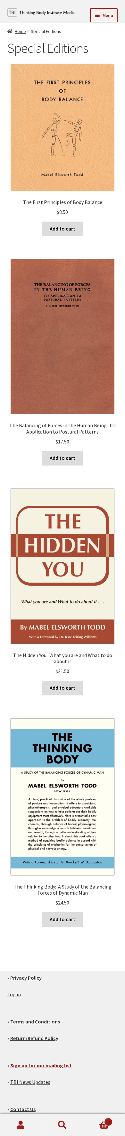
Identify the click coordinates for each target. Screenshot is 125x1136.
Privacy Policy (26, 978)
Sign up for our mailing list (41, 1065)
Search (62, 1125)
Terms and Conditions (35, 1021)
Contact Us (23, 1109)
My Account (21, 1125)
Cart (96, 1119)
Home (20, 31)
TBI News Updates (30, 1082)
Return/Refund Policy (34, 1038)
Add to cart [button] (62, 228)
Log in (14, 994)
